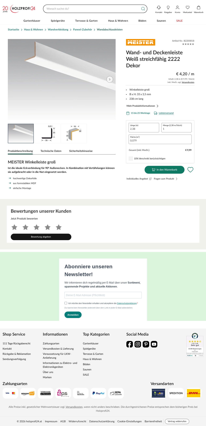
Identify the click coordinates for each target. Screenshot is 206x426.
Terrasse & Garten (86, 21)
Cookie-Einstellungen (129, 421)
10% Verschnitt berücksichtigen (149, 159)
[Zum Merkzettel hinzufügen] (190, 170)
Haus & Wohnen (118, 21)
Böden (142, 21)
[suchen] (143, 9)
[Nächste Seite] (110, 79)
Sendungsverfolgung (14, 359)
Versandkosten (188, 82)
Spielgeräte (58, 21)
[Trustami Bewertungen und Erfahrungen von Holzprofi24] (194, 345)
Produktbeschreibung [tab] (20, 151)
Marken (47, 377)
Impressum (51, 421)
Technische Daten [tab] (51, 151)
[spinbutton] (144, 127)
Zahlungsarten (51, 343)
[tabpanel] (62, 174)
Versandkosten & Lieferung (58, 348)
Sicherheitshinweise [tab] (81, 151)
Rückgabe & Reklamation (17, 354)
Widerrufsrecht (77, 421)
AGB (63, 421)
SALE (179, 21)
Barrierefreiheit (153, 421)
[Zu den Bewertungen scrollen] (188, 44)
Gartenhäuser (31, 21)
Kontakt (7, 348)
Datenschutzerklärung (101, 421)
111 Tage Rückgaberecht (16, 343)
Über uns (48, 372)
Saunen (161, 21)
